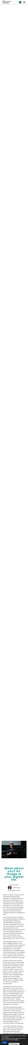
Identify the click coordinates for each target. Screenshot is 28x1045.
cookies (10, 1035)
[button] (24, 2)
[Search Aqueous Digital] (20, 2)
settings (16, 1039)
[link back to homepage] (7, 2)
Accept (4, 1042)
